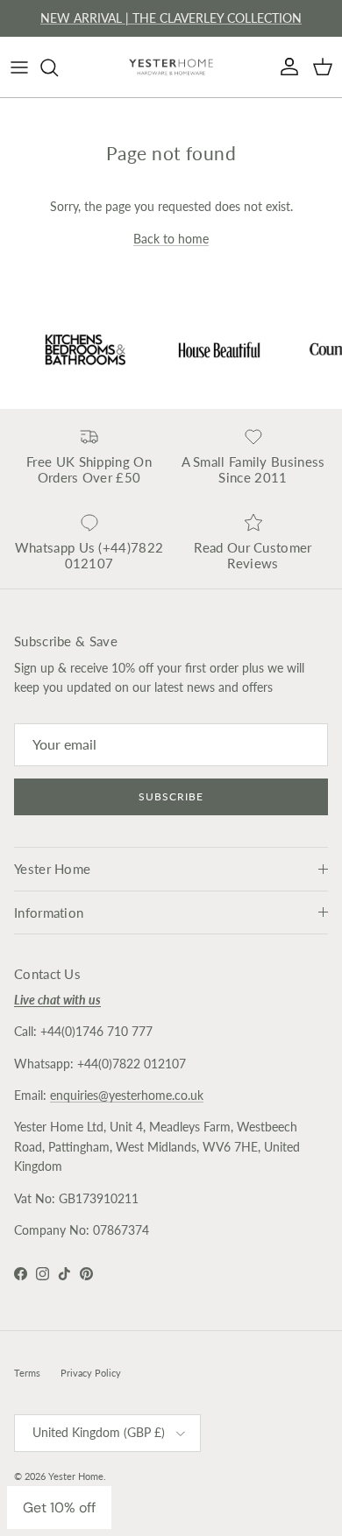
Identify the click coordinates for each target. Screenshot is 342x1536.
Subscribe (171, 796)
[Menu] (19, 67)
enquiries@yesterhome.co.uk (126, 1095)
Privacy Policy (91, 1372)
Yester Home (75, 1476)
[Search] (58, 67)
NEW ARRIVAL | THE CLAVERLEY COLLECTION (171, 18)
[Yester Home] (171, 67)
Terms (27, 1372)
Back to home (171, 238)
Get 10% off (59, 1507)
